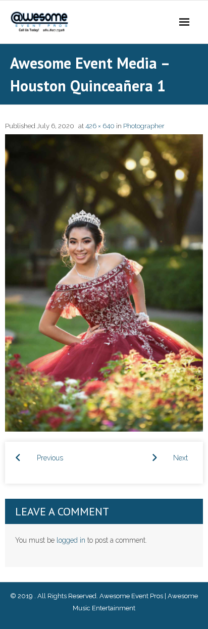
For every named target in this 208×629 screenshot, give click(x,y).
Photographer (144, 126)
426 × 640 (100, 126)
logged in (71, 540)
